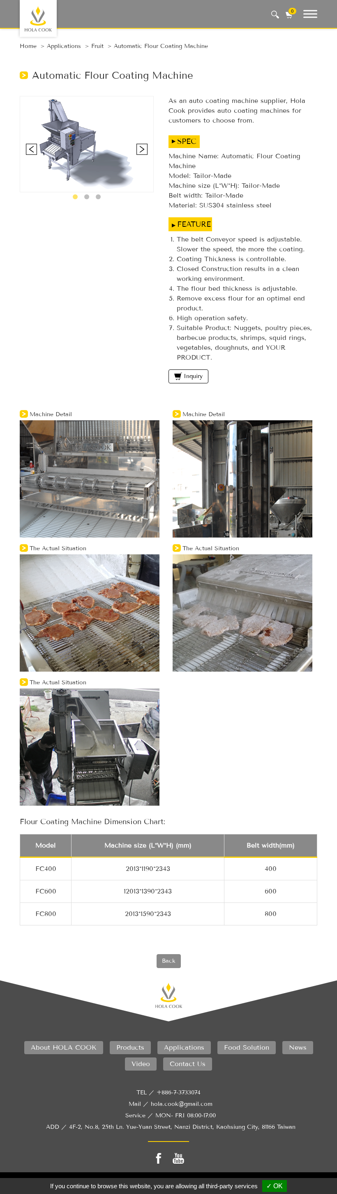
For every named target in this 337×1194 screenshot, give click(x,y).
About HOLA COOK (64, 1047)
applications (184, 1047)
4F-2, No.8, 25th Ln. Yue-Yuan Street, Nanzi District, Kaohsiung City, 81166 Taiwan (182, 1126)
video (141, 1064)
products (130, 1047)
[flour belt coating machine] (87, 144)
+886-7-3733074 (179, 1092)
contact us (187, 1064)
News (298, 1047)
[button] (75, 196)
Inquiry (193, 376)
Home (28, 46)
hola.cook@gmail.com (181, 1104)
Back (168, 960)
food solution (246, 1047)
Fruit (97, 46)
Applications (64, 46)
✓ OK (274, 1186)
